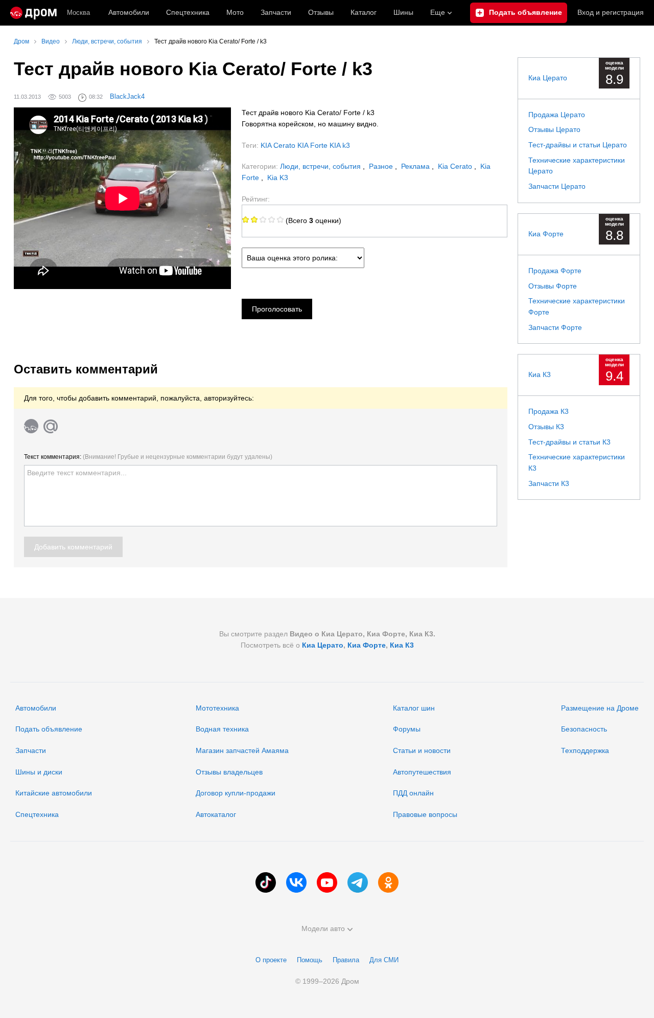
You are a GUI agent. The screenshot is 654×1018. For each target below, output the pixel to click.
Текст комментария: (148, 457)
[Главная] (33, 13)
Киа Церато (547, 78)
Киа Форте (546, 234)
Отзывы (321, 12)
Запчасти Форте (555, 327)
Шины (403, 12)
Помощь (309, 960)
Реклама (416, 166)
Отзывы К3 (546, 427)
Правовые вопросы (425, 814)
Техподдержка (585, 750)
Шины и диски (38, 772)
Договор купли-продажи (235, 793)
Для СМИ (384, 960)
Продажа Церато (556, 114)
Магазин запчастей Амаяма (242, 750)
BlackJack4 (127, 96)
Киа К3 (539, 374)
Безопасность (584, 729)
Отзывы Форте (552, 286)
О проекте (271, 960)
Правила (346, 960)
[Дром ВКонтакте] (296, 882)
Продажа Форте (554, 271)
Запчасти (276, 12)
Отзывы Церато (554, 129)
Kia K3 (277, 177)
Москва (78, 12)
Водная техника (222, 729)
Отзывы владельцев (229, 772)
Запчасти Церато (557, 186)
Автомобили (128, 12)
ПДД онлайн (413, 793)
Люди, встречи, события (321, 166)
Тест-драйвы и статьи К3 (569, 442)
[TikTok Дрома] (265, 882)
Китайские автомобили (53, 793)
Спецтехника (37, 814)
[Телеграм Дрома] (357, 882)
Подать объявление (48, 729)
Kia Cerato (456, 166)
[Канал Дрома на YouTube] (327, 882)
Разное (382, 166)
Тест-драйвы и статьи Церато (577, 145)
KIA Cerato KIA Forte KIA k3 (305, 145)
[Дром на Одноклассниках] (388, 882)
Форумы (407, 729)
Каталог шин (414, 708)
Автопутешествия (422, 772)
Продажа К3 (548, 411)
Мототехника (217, 708)
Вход (610, 12)
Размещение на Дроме (600, 708)
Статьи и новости (422, 750)
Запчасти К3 (548, 483)
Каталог (364, 12)
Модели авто (323, 928)
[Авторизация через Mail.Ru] (50, 426)
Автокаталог (216, 814)
